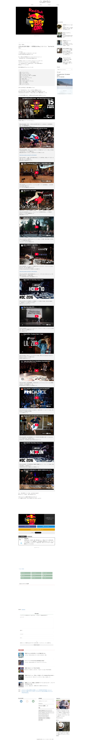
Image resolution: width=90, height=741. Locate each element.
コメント (22, 617)
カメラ (50, 710)
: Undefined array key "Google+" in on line (47, 573)
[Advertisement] (37, 38)
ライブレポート (45, 714)
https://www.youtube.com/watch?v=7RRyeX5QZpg (28, 271)
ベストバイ (40, 714)
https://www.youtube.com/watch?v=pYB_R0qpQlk (28, 155)
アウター (47, 710)
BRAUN (43, 710)
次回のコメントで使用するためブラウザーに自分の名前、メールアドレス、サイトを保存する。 (35, 642)
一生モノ (47, 716)
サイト (21, 637)
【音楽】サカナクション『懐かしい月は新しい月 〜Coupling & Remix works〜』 (39, 675)
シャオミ (46, 712)
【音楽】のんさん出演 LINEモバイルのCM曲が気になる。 (35, 653)
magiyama (23, 609)
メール (21, 634)
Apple (40, 710)
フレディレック (51, 712)
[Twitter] (21, 543)
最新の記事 (30, 536)
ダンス (20, 568)
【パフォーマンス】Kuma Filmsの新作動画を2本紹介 (34, 660)
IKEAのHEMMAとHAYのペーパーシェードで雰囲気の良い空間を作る (67, 50)
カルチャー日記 (41, 712)
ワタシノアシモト (41, 716)
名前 (21, 630)
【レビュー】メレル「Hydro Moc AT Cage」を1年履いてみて (67, 59)
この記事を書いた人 (23, 536)
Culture (23, 568)
